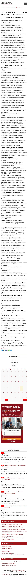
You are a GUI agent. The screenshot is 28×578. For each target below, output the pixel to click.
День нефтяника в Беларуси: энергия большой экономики (14, 466)
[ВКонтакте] (2, 350)
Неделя (14, 365)
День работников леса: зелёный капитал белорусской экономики (13, 492)
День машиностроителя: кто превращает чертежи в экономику (15, 506)
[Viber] (7, 350)
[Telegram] (11, 350)
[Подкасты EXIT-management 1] (12, 423)
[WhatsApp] (9, 350)
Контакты (14, 570)
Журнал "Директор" (6, 574)
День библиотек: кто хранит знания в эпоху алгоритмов (14, 478)
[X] (3, 350)
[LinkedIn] (5, 350)
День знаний (7, 453)
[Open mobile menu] (25, 3)
